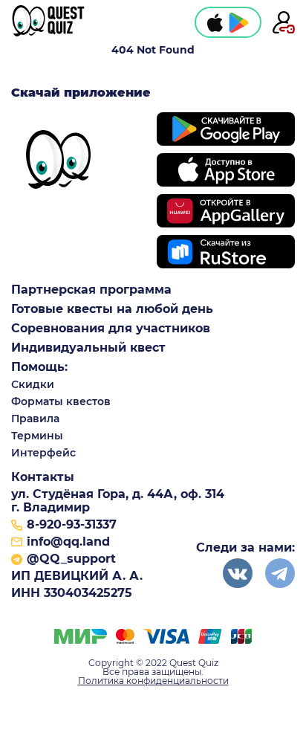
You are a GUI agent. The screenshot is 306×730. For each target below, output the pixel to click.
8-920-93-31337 (72, 525)
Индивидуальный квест (88, 348)
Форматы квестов (61, 401)
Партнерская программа (91, 290)
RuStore (226, 251)
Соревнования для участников (110, 328)
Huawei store (226, 210)
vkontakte (238, 573)
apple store (215, 22)
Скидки (32, 384)
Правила (35, 418)
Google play (226, 129)
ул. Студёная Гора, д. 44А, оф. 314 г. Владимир (117, 501)
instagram (280, 573)
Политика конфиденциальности (153, 680)
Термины (37, 435)
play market (239, 22)
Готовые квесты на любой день (112, 309)
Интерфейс (43, 452)
